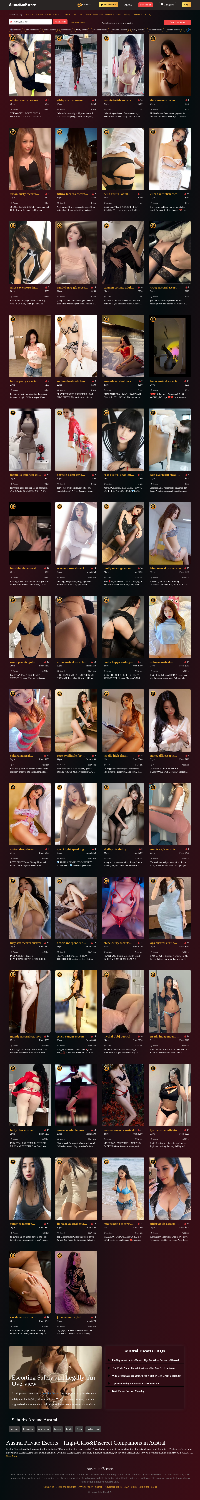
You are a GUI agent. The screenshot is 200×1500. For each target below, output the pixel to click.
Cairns (48, 14)
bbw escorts (66, 30)
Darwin (67, 14)
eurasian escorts (155, 30)
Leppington (28, 1429)
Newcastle (109, 14)
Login (187, 4)
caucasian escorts (99, 30)
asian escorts (15, 30)
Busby (79, 1429)
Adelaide (29, 14)
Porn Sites (144, 1486)
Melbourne (98, 14)
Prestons (57, 1429)
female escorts (173, 30)
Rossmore (14, 1429)
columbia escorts (119, 30)
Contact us (48, 1486)
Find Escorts (60, 22)
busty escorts (82, 30)
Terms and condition (66, 1486)
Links (134, 1486)
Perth (118, 14)
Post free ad (145, 5)
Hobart (88, 14)
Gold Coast (77, 14)
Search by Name (177, 22)
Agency (128, 4)
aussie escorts (50, 30)
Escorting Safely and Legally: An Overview (53, 1380)
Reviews (86, 4)
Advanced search (78, 22)
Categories (169, 4)
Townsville (137, 14)
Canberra (57, 14)
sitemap (98, 1486)
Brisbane (39, 14)
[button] (188, 29)
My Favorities (109, 4)
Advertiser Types (113, 1486)
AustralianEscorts (109, 23)
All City (148, 14)
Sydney (126, 14)
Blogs (154, 1486)
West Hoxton (43, 1429)
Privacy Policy (85, 1486)
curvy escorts (138, 30)
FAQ (126, 1486)
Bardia (69, 1429)
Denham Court (93, 1429)
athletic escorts (32, 30)
